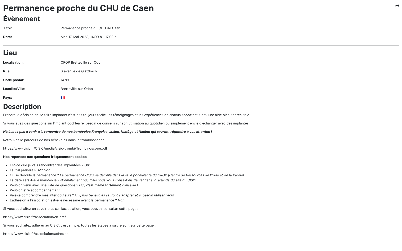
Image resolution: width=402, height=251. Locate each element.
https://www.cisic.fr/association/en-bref (34, 217)
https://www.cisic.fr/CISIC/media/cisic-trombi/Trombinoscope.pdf (55, 148)
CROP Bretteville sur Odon (81, 62)
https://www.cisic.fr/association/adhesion (35, 234)
